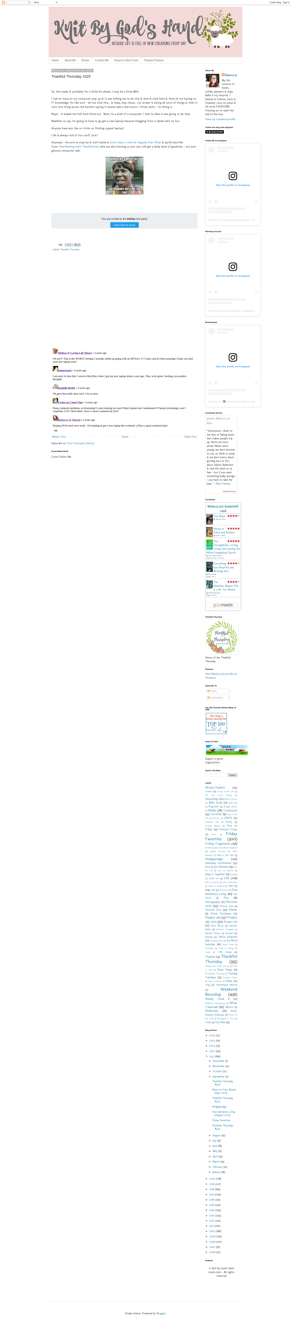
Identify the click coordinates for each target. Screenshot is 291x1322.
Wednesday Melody (226, 984)
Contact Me (102, 60)
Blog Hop (233, 802)
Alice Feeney (223, 483)
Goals (220, 847)
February (218, 1166)
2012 (212, 1220)
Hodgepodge (214, 859)
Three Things (225, 969)
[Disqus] (124, 302)
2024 (212, 1040)
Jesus (207, 866)
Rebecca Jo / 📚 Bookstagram (224, 401)
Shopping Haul (216, 940)
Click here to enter (124, 225)
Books (85, 60)
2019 (212, 1184)
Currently (216, 814)
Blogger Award (230, 806)
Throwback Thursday (214, 973)
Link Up (232, 885)
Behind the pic (230, 799)
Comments (216, 697)
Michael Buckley (214, 593)
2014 (212, 1210)
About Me (70, 60)
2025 (212, 1035)
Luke (213, 889)
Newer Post (59, 436)
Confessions (230, 810)
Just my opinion (225, 870)
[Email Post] (60, 244)
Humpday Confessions (218, 863)
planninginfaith (232, 310)
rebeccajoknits (241, 220)
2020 (212, 1178)
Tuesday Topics (230, 977)
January (217, 1172)
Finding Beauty (212, 825)
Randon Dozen (212, 933)
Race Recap (217, 925)
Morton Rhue (220, 519)
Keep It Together (215, 874)
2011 (212, 1225)
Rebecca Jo (231, 75)
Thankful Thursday (69, 249)
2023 (212, 1045)
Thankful (210, 956)
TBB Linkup (224, 951)
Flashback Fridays (228, 829)
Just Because (221, 866)
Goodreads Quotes (229, 491)
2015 (212, 1204)
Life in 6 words (212, 882)
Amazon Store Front (126, 60)
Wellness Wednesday (215, 1003)
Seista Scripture (228, 936)
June (215, 1145)
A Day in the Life (225, 791)
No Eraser (223, 890)
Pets (226, 897)
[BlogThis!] (69, 244)
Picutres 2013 (213, 909)
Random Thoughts (225, 929)
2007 (212, 1246)
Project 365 (213, 917)
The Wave (219, 516)
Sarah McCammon (215, 556)
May (215, 1151)
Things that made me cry (217, 966)
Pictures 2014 (226, 906)
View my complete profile (220, 119)
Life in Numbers (230, 882)
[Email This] (66, 244)
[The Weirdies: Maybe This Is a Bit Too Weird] (210, 587)
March (216, 1161)
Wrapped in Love (226, 1018)
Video (229, 981)
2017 (212, 1194)
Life (226, 878)
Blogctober (214, 806)
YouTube (220, 1022)
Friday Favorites (221, 836)
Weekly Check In (217, 998)
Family (229, 821)
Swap (207, 952)
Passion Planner (154, 60)
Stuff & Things (226, 948)
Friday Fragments (217, 844)
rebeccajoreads (252, 401)
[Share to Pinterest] (79, 244)
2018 (212, 1189)
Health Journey (217, 851)
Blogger (161, 1313)
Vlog (207, 984)
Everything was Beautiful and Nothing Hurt (224, 567)
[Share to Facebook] (76, 244)
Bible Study (215, 802)
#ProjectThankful (215, 787)
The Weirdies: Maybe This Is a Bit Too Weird (226, 585)
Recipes (229, 933)
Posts (213, 691)
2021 (212, 1056)
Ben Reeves (212, 574)
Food (214, 834)
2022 (212, 1051)
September (219, 1076)
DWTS (228, 818)
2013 (212, 1215)
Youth (208, 1022)
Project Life (230, 921)
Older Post (190, 436)
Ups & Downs (214, 981)
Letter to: (214, 878)
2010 (212, 1231)
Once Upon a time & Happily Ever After (135, 142)
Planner (233, 909)
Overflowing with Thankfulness (79, 146)
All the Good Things (218, 795)
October (218, 1071)
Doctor (216, 818)
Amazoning (211, 798)
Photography (212, 902)
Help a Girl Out (225, 855)
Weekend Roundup (221, 992)
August (217, 1135)
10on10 (208, 791)
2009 (212, 1236)
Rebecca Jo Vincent (218, 220)
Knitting (233, 874)
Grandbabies (231, 847)
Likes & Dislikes (216, 886)
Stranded (209, 948)
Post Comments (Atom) (80, 443)
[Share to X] (72, 244)
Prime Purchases (221, 913)
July (215, 1140)
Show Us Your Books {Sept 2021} (224, 1091)
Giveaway (209, 847)
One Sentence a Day (221, 892)
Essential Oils (212, 822)
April (216, 1156)
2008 (212, 1241)
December (219, 1060)
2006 (212, 1252)
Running (209, 936)
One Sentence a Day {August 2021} (223, 1113)
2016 (212, 1199)
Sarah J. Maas (220, 536)
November (219, 1066)
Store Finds (228, 944)
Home (55, 60)
